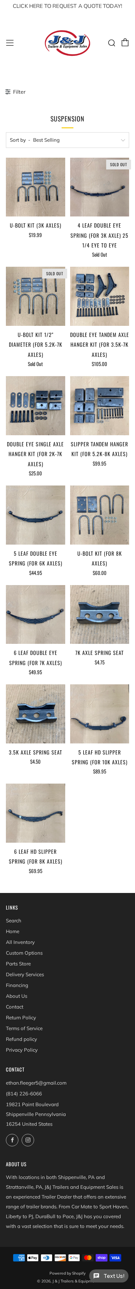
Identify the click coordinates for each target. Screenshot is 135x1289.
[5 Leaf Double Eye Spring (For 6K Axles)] (35, 515)
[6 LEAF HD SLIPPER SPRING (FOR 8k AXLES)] (35, 813)
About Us (16, 996)
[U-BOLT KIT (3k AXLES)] (35, 187)
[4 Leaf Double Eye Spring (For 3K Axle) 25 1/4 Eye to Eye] (99, 187)
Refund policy (21, 1039)
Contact (14, 1007)
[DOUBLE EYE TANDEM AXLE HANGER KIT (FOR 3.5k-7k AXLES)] (99, 296)
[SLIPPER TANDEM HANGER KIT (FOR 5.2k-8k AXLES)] (99, 405)
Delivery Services (25, 974)
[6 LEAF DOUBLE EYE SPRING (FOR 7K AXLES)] (35, 614)
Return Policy (21, 1017)
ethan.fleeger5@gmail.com (36, 1083)
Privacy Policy (22, 1050)
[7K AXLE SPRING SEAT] (99, 614)
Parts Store (18, 964)
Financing (17, 985)
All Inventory (20, 942)
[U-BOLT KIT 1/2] (35, 296)
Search (13, 920)
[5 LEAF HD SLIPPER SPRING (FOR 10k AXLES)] (99, 713)
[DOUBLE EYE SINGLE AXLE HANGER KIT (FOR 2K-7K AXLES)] (35, 405)
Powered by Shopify (67, 1273)
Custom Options (24, 953)
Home (12, 931)
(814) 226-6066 (24, 1093)
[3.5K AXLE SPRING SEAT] (35, 713)
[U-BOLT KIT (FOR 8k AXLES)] (99, 515)
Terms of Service (24, 1028)
